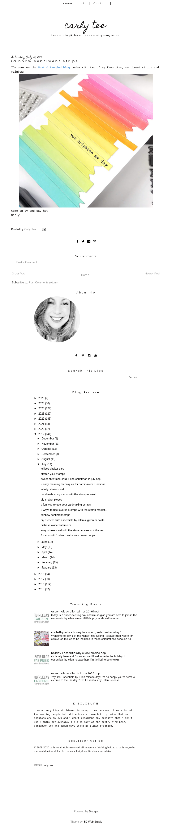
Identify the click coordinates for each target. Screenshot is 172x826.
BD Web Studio (92, 821)
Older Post (19, 273)
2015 (41, 589)
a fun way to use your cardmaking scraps (66, 504)
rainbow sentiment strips (55, 515)
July (44, 464)
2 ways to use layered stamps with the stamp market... (74, 509)
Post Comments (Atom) (43, 282)
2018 (41, 574)
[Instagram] (89, 355)
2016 (41, 584)
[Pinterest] (82, 355)
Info (83, 3)
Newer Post (152, 273)
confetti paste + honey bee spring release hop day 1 (86, 632)
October (47, 448)
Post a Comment (26, 262)
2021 (41, 424)
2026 (41, 398)
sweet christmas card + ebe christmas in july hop (70, 479)
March (46, 557)
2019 (41, 434)
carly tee (85, 26)
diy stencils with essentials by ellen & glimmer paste (72, 520)
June (45, 541)
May (45, 547)
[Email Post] (44, 229)
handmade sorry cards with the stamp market (68, 494)
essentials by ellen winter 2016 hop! (75, 611)
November (48, 443)
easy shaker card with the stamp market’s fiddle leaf (72, 530)
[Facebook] (76, 355)
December (48, 438)
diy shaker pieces (51, 499)
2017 (41, 579)
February (47, 562)
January (47, 567)
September (49, 454)
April (45, 552)
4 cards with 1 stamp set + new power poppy (68, 535)
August (46, 459)
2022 (41, 418)
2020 (41, 429)
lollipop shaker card (52, 468)
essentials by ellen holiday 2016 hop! (75, 673)
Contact (100, 3)
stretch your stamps (53, 474)
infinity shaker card (52, 489)
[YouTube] (95, 355)
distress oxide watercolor (56, 525)
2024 (41, 408)
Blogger (93, 811)
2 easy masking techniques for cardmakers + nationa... (74, 484)
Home (68, 3)
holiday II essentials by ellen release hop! (78, 653)
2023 (41, 413)
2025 (41, 403)
